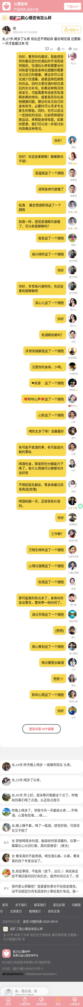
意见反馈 (59, 905)
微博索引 (35, 911)
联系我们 (40, 905)
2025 (46, 921)
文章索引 (16, 911)
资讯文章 (54, 911)
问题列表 (36, 921)
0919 (54, 921)
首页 (5, 905)
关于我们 (21, 905)
